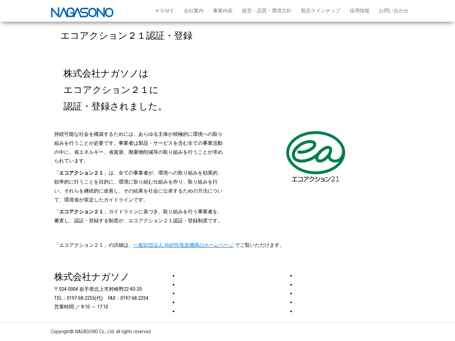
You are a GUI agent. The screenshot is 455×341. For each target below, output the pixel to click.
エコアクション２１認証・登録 (330, 276)
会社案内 (194, 11)
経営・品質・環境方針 (267, 11)
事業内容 (223, 11)
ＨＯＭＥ (165, 11)
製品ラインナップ (320, 11)
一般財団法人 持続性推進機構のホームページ (183, 245)
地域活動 (305, 285)
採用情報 (360, 11)
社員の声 (305, 293)
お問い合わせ (394, 11)
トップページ (193, 276)
